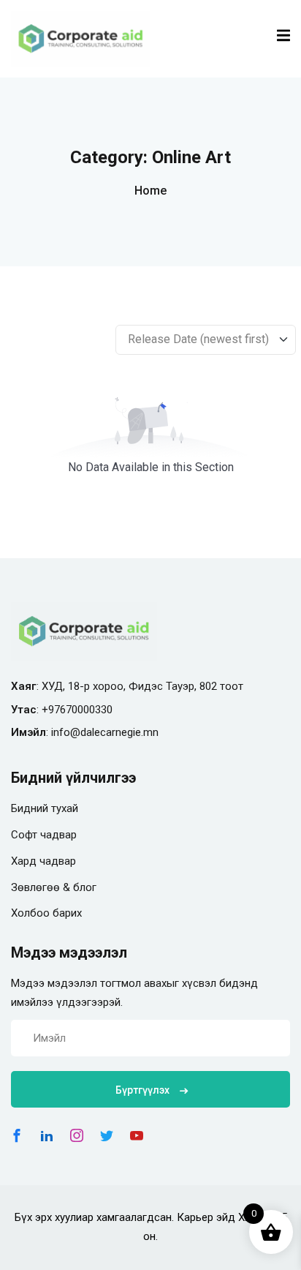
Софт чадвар (44, 834)
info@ (65, 732)
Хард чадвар (43, 861)
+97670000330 (77, 709)
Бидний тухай (44, 808)
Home (150, 191)
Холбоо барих (46, 913)
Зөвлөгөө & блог (53, 887)
